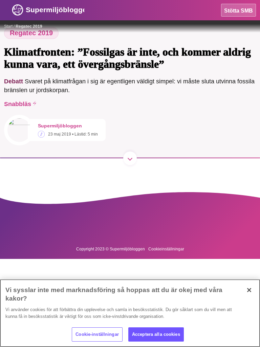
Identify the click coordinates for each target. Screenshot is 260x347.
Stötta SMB (238, 11)
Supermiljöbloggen (60, 125)
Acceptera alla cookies (156, 334)
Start (8, 26)
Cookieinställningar (166, 249)
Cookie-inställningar (97, 334)
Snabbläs (17, 104)
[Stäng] (249, 290)
